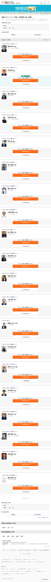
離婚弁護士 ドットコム (41, 571)
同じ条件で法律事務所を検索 (43, 517)
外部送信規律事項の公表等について (8, 561)
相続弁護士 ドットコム (19, 571)
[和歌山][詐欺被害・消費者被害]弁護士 (24, 550)
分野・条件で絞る (37, 34)
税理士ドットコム (5, 569)
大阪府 (3, 536)
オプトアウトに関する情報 (38, 561)
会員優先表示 (47, 39)
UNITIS (17, 573)
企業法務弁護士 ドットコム (30, 571)
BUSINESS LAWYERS (22, 569)
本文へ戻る (47, 546)
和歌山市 (5, 27)
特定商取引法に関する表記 (21, 561)
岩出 (13, 27)
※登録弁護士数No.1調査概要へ (44, 13)
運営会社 (29, 561)
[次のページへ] (30, 498)
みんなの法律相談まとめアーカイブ (8, 573)
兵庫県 (8, 536)
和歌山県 (18, 3)
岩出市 (8, 229)
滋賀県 (17, 536)
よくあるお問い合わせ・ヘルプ (7, 559)
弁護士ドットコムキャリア (33, 569)
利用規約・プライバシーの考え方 (29, 559)
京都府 (12, 536)
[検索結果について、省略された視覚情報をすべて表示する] (49, 19)
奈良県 (22, 536)
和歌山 (4, 17)
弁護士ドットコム (5, 550)
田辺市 (8, 273)
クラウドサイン (13, 569)
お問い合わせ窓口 (18, 559)
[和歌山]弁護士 (13, 550)
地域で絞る (13, 34)
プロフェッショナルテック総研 (7, 571)
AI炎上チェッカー (24, 573)
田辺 (9, 27)
